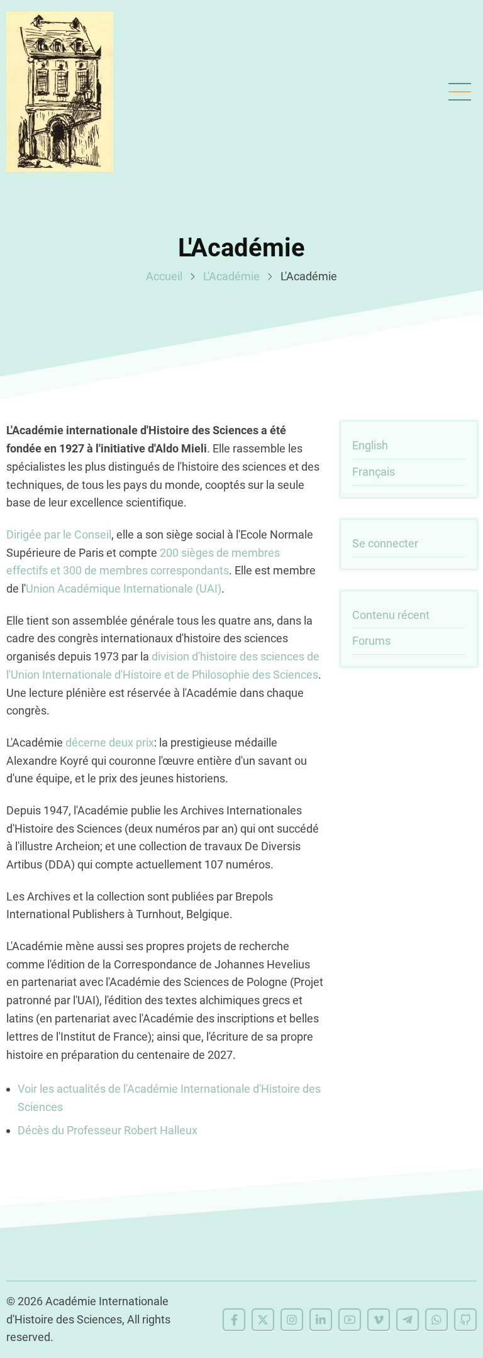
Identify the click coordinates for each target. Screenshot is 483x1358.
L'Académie (231, 276)
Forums (371, 640)
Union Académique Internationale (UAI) (123, 588)
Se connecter (385, 543)
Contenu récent (391, 615)
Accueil (164, 276)
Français (373, 471)
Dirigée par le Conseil (58, 534)
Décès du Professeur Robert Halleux (107, 1130)
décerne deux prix (109, 742)
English (370, 445)
